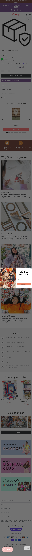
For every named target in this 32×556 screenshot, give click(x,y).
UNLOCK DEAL (24, 284)
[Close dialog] (31, 268)
